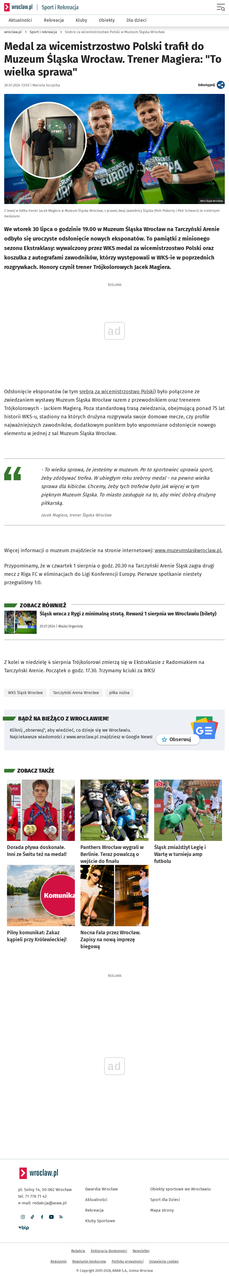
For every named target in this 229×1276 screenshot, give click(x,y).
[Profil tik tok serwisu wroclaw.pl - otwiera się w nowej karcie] (32, 1217)
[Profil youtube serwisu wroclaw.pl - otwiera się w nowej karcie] (51, 1217)
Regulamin (59, 1261)
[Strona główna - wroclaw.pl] (18, 7)
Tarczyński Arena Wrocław (76, 692)
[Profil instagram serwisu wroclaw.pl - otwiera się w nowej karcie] (23, 1217)
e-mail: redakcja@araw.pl (42, 1202)
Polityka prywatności (128, 1261)
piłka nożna (119, 692)
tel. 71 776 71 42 (32, 1196)
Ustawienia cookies (164, 1261)
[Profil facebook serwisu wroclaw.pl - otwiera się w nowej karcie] (42, 1217)
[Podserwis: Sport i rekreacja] (58, 7)
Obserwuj (185, 739)
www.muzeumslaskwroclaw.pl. (188, 550)
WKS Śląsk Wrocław (25, 692)
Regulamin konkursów (89, 1261)
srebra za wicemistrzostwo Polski (116, 392)
